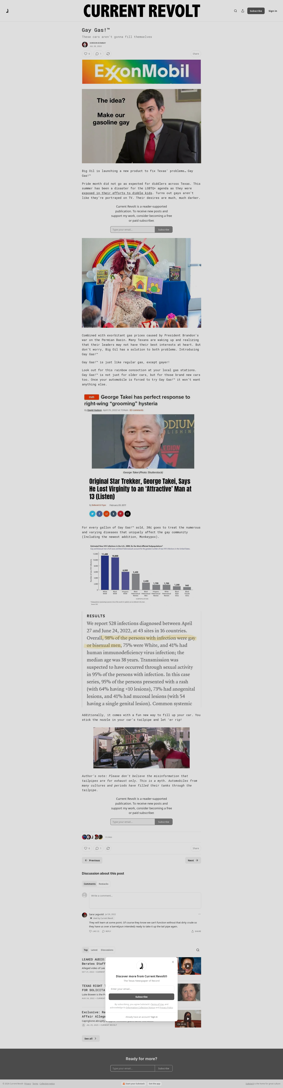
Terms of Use (157, 1004)
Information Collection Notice (140, 1007)
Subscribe (141, 996)
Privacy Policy (166, 1007)
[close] (173, 962)
